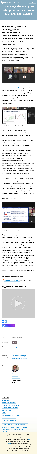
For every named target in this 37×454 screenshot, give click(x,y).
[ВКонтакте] (3, 321)
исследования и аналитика (20, 347)
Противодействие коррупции (10, 420)
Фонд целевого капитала (9, 417)
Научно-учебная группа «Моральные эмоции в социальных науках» (18, 10)
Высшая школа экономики (11, 2)
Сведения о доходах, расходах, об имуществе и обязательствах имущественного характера (15, 423)
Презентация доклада (12, 280)
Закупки (4, 412)
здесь (29, 439)
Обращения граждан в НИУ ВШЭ (11, 415)
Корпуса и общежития (8, 410)
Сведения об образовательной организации (14, 427)
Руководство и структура (9, 402)
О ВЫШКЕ (5, 397)
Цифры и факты (6, 400)
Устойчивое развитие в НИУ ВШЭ (11, 405)
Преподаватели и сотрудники (10, 407)
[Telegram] (6, 321)
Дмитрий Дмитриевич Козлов (12, 88)
